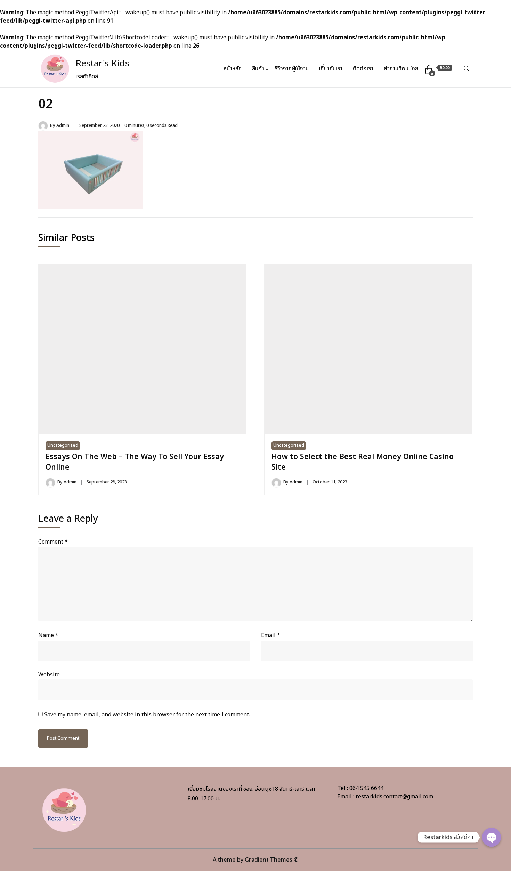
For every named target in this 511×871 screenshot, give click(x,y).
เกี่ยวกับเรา (330, 68)
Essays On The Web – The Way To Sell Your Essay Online (135, 462)
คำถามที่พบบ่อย (401, 68)
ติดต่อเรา (363, 68)
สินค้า (258, 68)
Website (49, 674)
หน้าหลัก (233, 68)
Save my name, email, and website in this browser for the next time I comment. (147, 714)
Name (48, 635)
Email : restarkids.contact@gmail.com (385, 796)
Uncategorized (62, 445)
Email (270, 635)
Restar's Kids (102, 64)
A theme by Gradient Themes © (256, 860)
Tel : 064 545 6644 (360, 788)
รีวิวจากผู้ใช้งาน (292, 68)
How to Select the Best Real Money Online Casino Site (362, 462)
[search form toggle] (466, 68)
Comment (53, 542)
